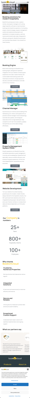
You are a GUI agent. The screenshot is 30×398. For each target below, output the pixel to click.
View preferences (15, 392)
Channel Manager (10, 108)
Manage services (14, 380)
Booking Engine (9, 65)
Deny (15, 388)
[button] (28, 369)
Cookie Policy (11, 396)
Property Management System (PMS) (12, 147)
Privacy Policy (17, 396)
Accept (15, 384)
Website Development (12, 188)
